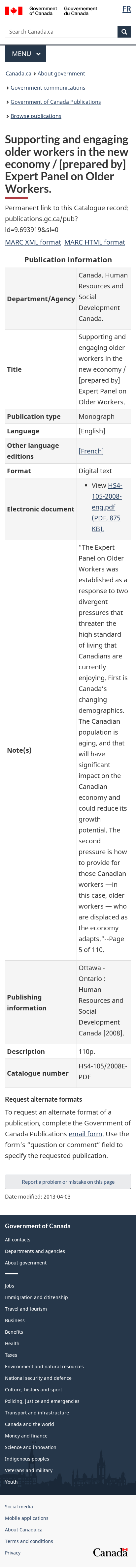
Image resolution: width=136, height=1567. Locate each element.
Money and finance (26, 1436)
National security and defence (38, 1378)
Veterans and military (28, 1470)
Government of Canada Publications (56, 101)
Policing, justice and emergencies (42, 1401)
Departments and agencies (35, 1251)
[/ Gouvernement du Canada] (51, 10)
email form (85, 1133)
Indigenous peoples (27, 1459)
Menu (22, 53)
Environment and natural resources (44, 1366)
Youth (11, 1482)
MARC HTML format (94, 242)
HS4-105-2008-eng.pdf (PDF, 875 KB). (107, 507)
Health (12, 1343)
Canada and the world (29, 1424)
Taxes (11, 1355)
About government (61, 73)
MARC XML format (33, 242)
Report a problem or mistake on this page (68, 1181)
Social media (19, 1506)
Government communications (48, 87)
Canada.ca (18, 73)
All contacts (17, 1239)
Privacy (12, 1553)
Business (15, 1320)
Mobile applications (27, 1518)
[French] (91, 451)
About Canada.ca (24, 1529)
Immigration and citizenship (36, 1297)
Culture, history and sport (33, 1389)
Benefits (14, 1332)
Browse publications (36, 116)
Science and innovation (30, 1447)
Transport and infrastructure (37, 1412)
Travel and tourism (26, 1309)
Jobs (9, 1286)
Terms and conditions (29, 1541)
